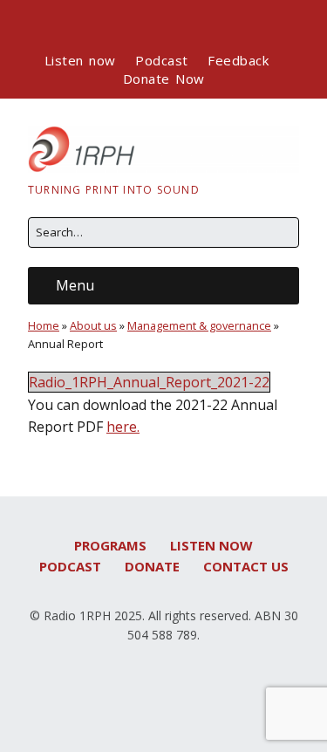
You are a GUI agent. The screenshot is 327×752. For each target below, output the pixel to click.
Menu (75, 285)
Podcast (161, 60)
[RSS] (219, 25)
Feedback (238, 60)
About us (93, 325)
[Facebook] (102, 25)
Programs (110, 545)
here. (123, 426)
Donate (152, 566)
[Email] (185, 25)
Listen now (80, 60)
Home (43, 325)
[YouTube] (155, 25)
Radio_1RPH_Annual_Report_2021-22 (149, 382)
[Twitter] (128, 25)
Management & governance (199, 325)
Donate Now (164, 78)
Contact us (246, 566)
